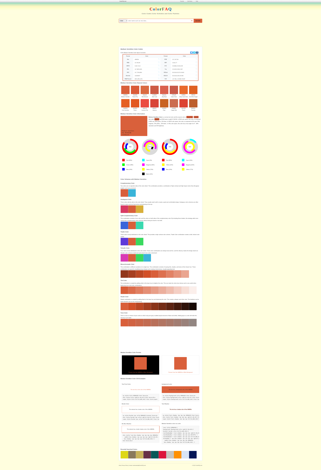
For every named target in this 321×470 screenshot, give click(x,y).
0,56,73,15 (137, 66)
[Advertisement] (160, 35)
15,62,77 (174, 62)
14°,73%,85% (138, 72)
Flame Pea (190, 117)
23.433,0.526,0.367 (177, 69)
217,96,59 (137, 62)
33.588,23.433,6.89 (177, 66)
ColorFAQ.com (122, 1)
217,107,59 (175, 59)
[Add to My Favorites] (191, 53)
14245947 (137, 75)
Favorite (182, 1)
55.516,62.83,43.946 (177, 75)
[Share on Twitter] (194, 53)
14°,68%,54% (138, 69)
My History (190, 1)
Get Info (197, 20)
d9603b (137, 59)
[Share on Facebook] (197, 53)
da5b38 (196, 117)
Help (197, 1)
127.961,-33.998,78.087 (178, 79)
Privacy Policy (125, 465)
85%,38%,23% (138, 79)
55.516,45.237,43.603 (178, 72)
